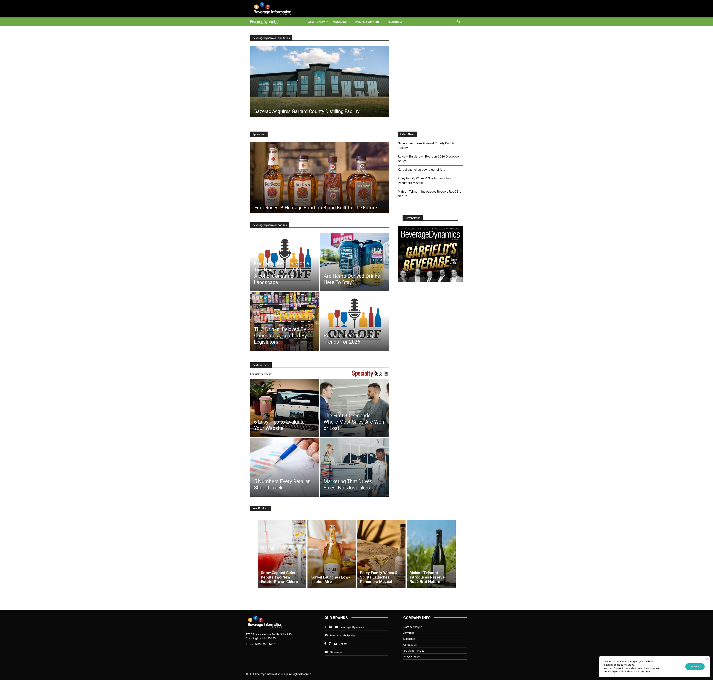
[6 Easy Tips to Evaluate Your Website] (284, 408)
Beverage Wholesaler (342, 635)
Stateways (335, 652)
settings (645, 671)
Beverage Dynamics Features (270, 225)
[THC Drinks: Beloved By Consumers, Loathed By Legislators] (284, 321)
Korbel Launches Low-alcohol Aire (421, 169)
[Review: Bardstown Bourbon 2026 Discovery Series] (319, 81)
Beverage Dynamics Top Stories (271, 38)
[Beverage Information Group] (276, 9)
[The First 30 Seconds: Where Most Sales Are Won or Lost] (354, 408)
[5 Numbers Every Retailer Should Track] (284, 467)
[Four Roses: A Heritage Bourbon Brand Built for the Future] (319, 177)
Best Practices (261, 365)
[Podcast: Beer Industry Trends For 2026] (354, 321)
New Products (261, 508)
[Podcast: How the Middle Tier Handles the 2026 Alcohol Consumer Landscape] (284, 262)
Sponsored (259, 134)
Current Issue (412, 218)
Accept (695, 666)
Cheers (343, 643)
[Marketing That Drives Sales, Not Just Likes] (354, 467)
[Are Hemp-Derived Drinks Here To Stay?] (354, 262)
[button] (458, 21)
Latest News (407, 134)
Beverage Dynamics (352, 627)
